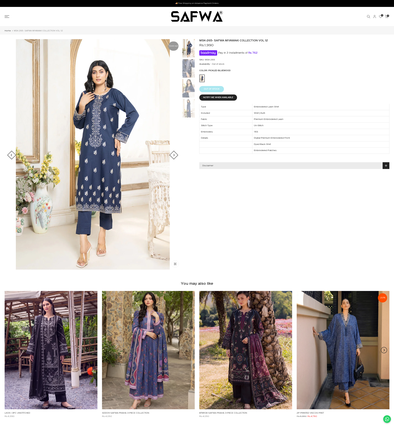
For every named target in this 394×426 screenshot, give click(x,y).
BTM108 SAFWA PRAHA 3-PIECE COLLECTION (223, 413)
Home (8, 31)
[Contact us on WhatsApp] (387, 419)
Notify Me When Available (218, 97)
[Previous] (11, 155)
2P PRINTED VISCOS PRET (310, 413)
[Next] (173, 155)
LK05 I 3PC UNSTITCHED (17, 413)
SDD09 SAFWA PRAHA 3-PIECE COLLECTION (125, 413)
